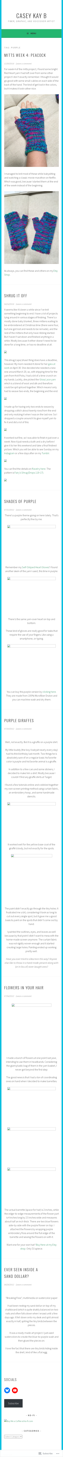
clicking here (49, 691)
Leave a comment (24, 64)
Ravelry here (39, 468)
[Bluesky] (7, 1390)
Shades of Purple (20, 501)
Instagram (9, 453)
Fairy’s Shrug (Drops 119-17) (29, 472)
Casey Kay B (31, 15)
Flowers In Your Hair (24, 987)
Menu (33, 33)
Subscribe (13, 1403)
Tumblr (45, 453)
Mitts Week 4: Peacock (25, 55)
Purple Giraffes (19, 720)
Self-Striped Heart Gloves (35, 567)
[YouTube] (15, 1390)
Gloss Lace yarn (47, 379)
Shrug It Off (15, 295)
